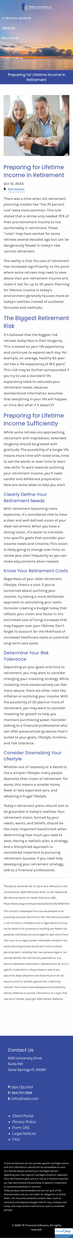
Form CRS (20, 1127)
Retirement (16, 189)
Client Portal (22, 1116)
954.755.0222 (22, 1087)
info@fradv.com (25, 1098)
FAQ (15, 1139)
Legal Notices (24, 1133)
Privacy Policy (24, 1122)
